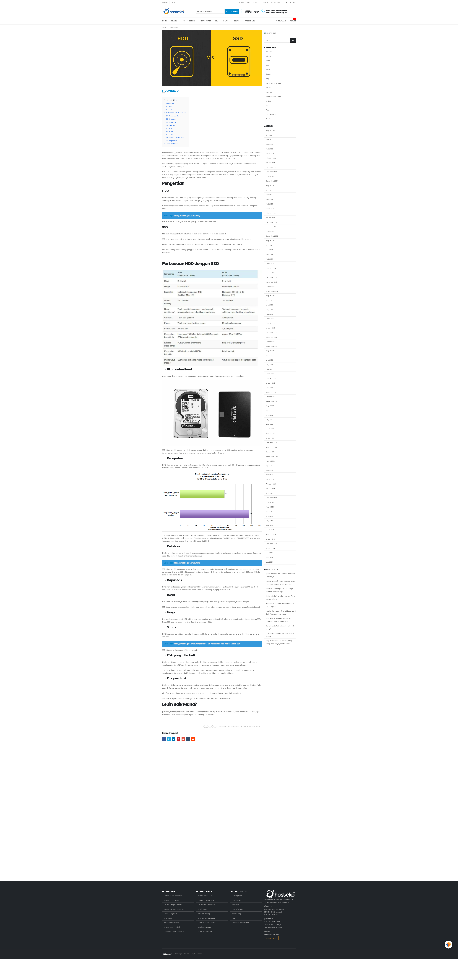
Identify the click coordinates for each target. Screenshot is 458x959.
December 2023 (271, 277)
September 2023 (272, 291)
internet (269, 92)
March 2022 (270, 374)
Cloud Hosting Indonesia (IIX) (174, 909)
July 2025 (269, 190)
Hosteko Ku (275, 2)
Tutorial (241, 2)
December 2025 (271, 167)
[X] (290, 2)
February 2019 (271, 534)
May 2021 (269, 420)
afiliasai (269, 52)
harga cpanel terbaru (273, 83)
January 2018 (270, 548)
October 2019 (270, 502)
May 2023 (269, 309)
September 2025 (272, 181)
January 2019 (270, 539)
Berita (268, 61)
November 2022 (271, 337)
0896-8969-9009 (269, 915)
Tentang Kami (236, 900)
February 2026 (271, 158)
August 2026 (270, 130)
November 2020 (271, 447)
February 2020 (271, 484)
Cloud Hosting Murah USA (173, 905)
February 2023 (271, 323)
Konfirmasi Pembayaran (240, 923)
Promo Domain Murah (205, 896)
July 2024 (269, 245)
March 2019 (270, 530)
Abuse (234, 918)
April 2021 (269, 424)
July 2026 (269, 135)
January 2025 (270, 218)
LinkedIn (173, 739)
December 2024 (271, 222)
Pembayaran (281, 21)
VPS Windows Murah (171, 923)
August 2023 (270, 296)
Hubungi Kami (237, 896)
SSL (216, 21)
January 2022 (270, 383)
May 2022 (269, 365)
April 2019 (269, 525)
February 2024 (271, 268)
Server (236, 21)
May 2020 (269, 470)
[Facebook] (286, 2)
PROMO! (293, 20)
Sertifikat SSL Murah (205, 927)
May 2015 (269, 562)
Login (173, 2)
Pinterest (178, 739)
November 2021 (271, 392)
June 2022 (269, 360)
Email (183, 739)
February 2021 (271, 433)
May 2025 (269, 199)
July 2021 (269, 410)
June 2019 (269, 516)
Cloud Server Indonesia (206, 905)
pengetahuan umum (273, 96)
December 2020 (271, 443)
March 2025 (270, 208)
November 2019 (271, 498)
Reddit (193, 739)
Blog (248, 2)
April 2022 (269, 369)
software (269, 101)
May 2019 (269, 521)
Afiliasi (255, 2)
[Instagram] (294, 2)
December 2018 (271, 544)
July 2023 (269, 300)
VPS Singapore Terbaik (172, 927)
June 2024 (269, 250)
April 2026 (269, 149)
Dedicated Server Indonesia (174, 932)
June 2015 (269, 557)
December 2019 (271, 493)
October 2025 (270, 176)
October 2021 (270, 397)
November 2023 (271, 282)
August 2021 (270, 406)
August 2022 (270, 351)
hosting (268, 87)
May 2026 (269, 144)
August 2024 (270, 241)
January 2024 (270, 273)
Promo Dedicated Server (206, 900)
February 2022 (271, 378)
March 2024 (270, 264)
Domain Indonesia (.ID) (172, 900)
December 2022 (271, 332)
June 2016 (269, 553)
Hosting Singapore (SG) (172, 914)
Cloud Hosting (189, 21)
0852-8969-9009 (269, 909)
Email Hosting (202, 909)
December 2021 (271, 387)
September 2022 (272, 346)
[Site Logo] (173, 11)
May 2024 (269, 254)
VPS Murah (168, 918)
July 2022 (269, 355)
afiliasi (268, 56)
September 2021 (272, 401)
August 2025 (270, 186)
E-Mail (225, 21)
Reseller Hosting (204, 914)
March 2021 (270, 429)
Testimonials (264, 2)
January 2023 (270, 328)
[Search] (293, 40)
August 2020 (270, 461)
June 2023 (269, 305)
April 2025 (269, 204)
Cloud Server (205, 21)
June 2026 (269, 140)
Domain (174, 21)
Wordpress (270, 119)
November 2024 (271, 227)
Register (165, 2)
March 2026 (270, 153)
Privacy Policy (236, 914)
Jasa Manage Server (205, 932)
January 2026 (270, 163)
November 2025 (271, 172)
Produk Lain (250, 21)
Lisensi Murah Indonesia (206, 923)
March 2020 (270, 479)
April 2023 (269, 314)
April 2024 (269, 259)
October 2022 (270, 342)
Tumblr (188, 739)
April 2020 (269, 475)
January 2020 (270, 488)
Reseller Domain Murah (206, 918)
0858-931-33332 (269, 912)
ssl (267, 105)
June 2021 (269, 415)
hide (175, 100)
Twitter (169, 739)
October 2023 (270, 286)
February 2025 (271, 213)
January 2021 (270, 438)
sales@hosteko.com (271, 934)
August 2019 (270, 507)
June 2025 (269, 195)
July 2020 (269, 465)
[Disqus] (212, 779)
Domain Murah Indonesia (173, 896)
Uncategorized (271, 114)
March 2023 (270, 319)
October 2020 (270, 452)
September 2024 (272, 236)
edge (164, 93)
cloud (268, 70)
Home (164, 21)
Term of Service (237, 909)
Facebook (164, 739)
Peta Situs (235, 905)
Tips (267, 110)
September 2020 (272, 456)
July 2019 (269, 511)
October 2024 (270, 231)
